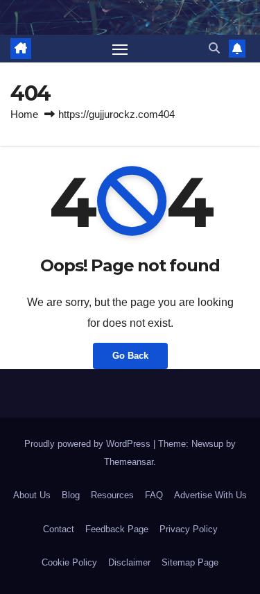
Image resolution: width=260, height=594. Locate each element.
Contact (58, 529)
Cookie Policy (69, 562)
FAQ (154, 495)
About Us (32, 495)
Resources (112, 495)
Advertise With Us (210, 495)
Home (24, 114)
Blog (71, 495)
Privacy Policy (188, 529)
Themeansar (128, 462)
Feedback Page (116, 529)
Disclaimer (129, 562)
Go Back (130, 355)
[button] (214, 48)
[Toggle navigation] (120, 48)
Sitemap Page (190, 562)
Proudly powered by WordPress (88, 444)
